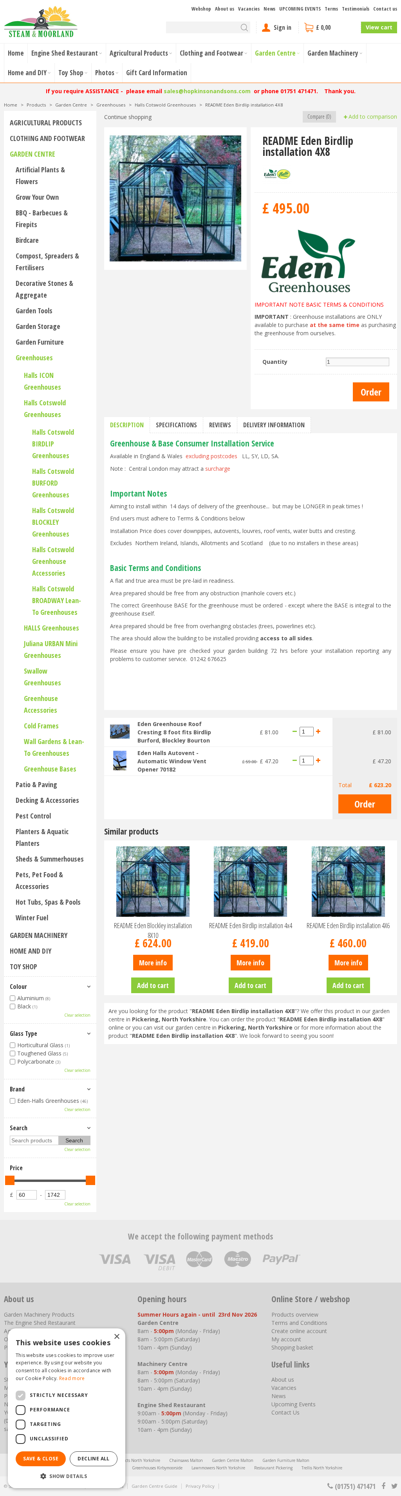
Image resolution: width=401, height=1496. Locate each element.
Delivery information (274, 425)
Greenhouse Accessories (41, 704)
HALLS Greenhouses (51, 627)
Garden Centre (32, 154)
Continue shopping (128, 117)
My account (286, 1339)
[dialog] (66, 1408)
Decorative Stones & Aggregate (44, 289)
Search (18, 1128)
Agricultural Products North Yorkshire (126, 1460)
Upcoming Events (293, 1404)
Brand (17, 1089)
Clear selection (77, 1015)
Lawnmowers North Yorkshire (218, 1468)
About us (282, 1379)
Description (127, 425)
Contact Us (285, 1412)
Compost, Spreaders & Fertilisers (47, 261)
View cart (379, 27)
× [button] (116, 1337)
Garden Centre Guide (154, 1486)
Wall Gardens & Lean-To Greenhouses (54, 747)
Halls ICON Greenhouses (42, 381)
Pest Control (33, 815)
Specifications (176, 425)
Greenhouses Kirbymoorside (157, 1468)
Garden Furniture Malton (285, 1460)
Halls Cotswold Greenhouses (45, 408)
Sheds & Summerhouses (50, 859)
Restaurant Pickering (273, 1468)
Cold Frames (41, 725)
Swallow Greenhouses (42, 676)
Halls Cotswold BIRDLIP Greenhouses (53, 443)
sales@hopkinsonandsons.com (207, 91)
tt (394, 1486)
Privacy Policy (200, 1486)
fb (383, 1486)
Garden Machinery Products (39, 1314)
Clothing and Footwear (47, 138)
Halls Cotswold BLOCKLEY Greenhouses (53, 522)
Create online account (299, 1331)
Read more (72, 1378)
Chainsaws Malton (186, 1460)
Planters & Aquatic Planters (42, 837)
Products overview (294, 1314)
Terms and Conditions (299, 1322)
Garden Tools (34, 310)
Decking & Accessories (47, 800)
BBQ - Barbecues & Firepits (42, 218)
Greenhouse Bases (50, 768)
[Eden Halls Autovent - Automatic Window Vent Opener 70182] (120, 760)
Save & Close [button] (40, 1458)
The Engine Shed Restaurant (40, 1322)
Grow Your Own (37, 197)
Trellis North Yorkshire (322, 1468)
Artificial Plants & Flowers (40, 175)
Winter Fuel (32, 917)
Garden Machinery (38, 935)
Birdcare (27, 240)
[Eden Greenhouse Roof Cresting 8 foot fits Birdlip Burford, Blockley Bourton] (120, 731)
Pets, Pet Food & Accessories (39, 880)
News (278, 1396)
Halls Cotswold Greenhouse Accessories (53, 561)
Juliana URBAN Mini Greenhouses (51, 649)
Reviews (220, 425)
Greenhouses (34, 357)
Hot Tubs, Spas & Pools (48, 902)
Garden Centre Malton (232, 1460)
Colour (18, 986)
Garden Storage (38, 326)
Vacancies (283, 1387)
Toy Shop (23, 966)
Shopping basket (292, 1347)
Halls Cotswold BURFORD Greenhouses (53, 482)
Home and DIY (30, 951)
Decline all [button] (93, 1458)
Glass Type (23, 1033)
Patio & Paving (36, 784)
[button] (66, 1475)
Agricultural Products (46, 122)
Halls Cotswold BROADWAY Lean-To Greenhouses (56, 600)
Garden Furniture (40, 342)
